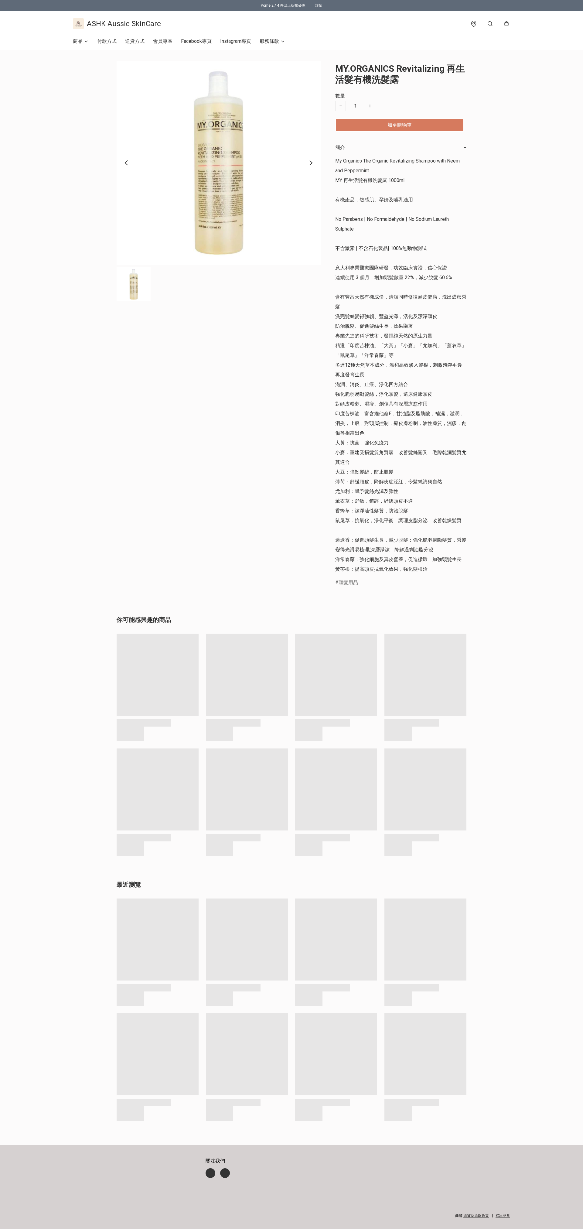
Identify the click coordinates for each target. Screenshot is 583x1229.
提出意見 (503, 1216)
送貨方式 (135, 41)
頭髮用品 (348, 582)
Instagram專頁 (235, 41)
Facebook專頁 (196, 41)
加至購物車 (399, 125)
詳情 (318, 5)
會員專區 (162, 41)
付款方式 (107, 41)
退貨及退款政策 (476, 1216)
